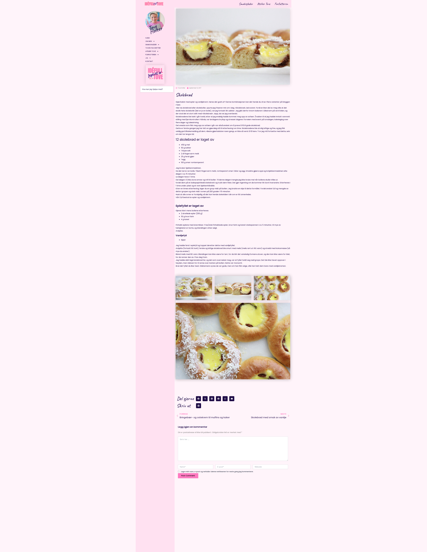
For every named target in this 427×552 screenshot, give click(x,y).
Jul (146, 58)
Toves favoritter (153, 48)
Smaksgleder (246, 4)
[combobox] (156, 89)
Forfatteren (281, 4)
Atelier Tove (263, 4)
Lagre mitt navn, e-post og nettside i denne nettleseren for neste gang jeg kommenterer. (217, 471)
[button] (198, 398)
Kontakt (149, 61)
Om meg (148, 41)
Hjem (147, 38)
